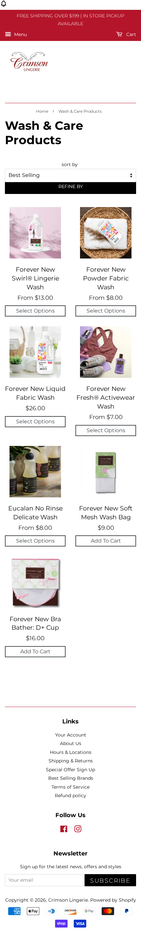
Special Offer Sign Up (70, 769)
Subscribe (110, 880)
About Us (70, 743)
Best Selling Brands (70, 778)
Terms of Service (70, 787)
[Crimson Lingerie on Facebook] (64, 830)
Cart (130, 34)
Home (42, 111)
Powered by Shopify (113, 900)
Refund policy (70, 795)
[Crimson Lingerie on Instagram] (77, 830)
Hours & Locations (70, 752)
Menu (20, 34)
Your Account (70, 735)
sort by (70, 164)
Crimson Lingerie (68, 900)
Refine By (70, 186)
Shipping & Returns (71, 760)
